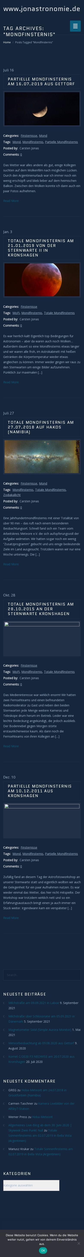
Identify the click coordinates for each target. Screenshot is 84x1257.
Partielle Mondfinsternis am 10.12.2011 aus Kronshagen (40, 791)
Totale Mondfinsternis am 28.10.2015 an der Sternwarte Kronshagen (41, 609)
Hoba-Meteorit (42, 1117)
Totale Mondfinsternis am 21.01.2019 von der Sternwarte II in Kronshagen (41, 248)
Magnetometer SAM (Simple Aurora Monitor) (39, 1030)
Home (7, 42)
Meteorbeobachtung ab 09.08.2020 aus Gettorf (41, 1043)
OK (43, 1250)
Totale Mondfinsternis (59, 313)
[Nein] (78, 1243)
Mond (43, 136)
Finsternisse (29, 136)
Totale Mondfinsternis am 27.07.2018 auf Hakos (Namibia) (41, 427)
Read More (11, 201)
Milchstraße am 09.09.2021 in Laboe (33, 1003)
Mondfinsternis (32, 142)
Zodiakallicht (12, 495)
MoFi (16, 313)
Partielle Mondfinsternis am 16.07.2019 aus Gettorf (41, 81)
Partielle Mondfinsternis (61, 142)
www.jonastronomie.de (41, 9)
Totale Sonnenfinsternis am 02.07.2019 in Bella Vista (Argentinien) (40, 1135)
